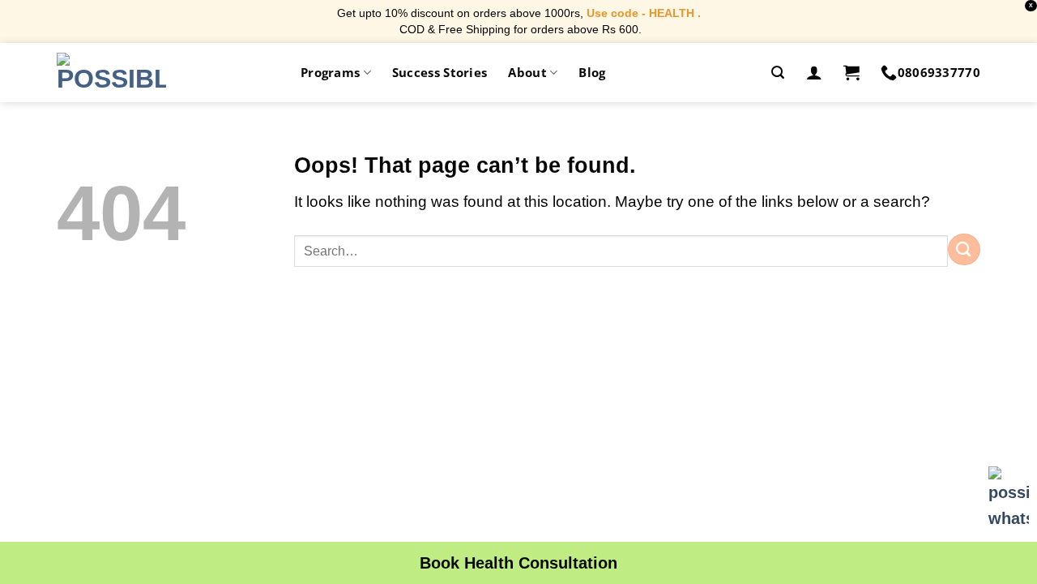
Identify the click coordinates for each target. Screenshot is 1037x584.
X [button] (1031, 5)
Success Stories (440, 72)
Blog (591, 72)
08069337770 (939, 72)
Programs (330, 72)
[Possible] (111, 72)
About (527, 72)
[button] (777, 72)
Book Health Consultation (518, 563)
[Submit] (964, 249)
